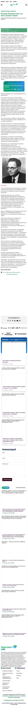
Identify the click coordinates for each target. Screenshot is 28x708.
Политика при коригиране (6, 687)
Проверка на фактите (5, 683)
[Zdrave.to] (14, 5)
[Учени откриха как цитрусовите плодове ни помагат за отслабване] (14, 376)
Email (3, 458)
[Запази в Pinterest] (17, 328)
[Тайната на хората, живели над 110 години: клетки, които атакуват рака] (14, 574)
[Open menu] (1, 5)
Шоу (11, 1)
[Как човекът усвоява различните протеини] (14, 350)
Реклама (18, 675)
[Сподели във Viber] (11, 328)
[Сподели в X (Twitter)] (13, 328)
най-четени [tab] (6, 487)
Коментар (5, 463)
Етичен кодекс (6, 681)
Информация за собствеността (6, 677)
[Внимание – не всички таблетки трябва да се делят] (14, 550)
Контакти (19, 673)
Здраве (15, 1)
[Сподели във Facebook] (8, 328)
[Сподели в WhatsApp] (15, 328)
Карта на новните (7, 690)
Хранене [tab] (16, 339)
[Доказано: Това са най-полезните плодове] (14, 82)
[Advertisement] (14, 286)
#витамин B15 (16, 272)
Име (3, 452)
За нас (18, 671)
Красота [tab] (22, 339)
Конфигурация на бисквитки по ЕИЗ (14, 700)
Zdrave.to (7, 29)
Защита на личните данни (7, 673)
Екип (17, 678)
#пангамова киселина (12, 274)
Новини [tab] (12, 339)
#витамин (9, 272)
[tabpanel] (14, 563)
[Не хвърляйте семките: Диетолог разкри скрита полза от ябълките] (14, 402)
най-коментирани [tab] (20, 487)
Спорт (7, 1)
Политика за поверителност (10, 696)
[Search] (26, 5)
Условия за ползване (7, 671)
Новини (3, 1)
